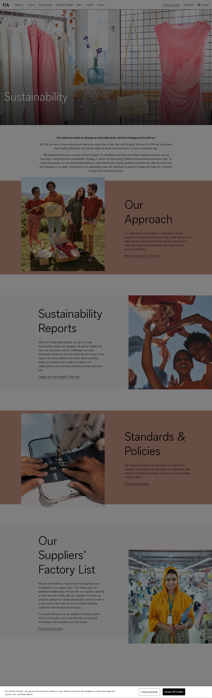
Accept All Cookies (173, 691)
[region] (106, 692)
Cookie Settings (149, 691)
